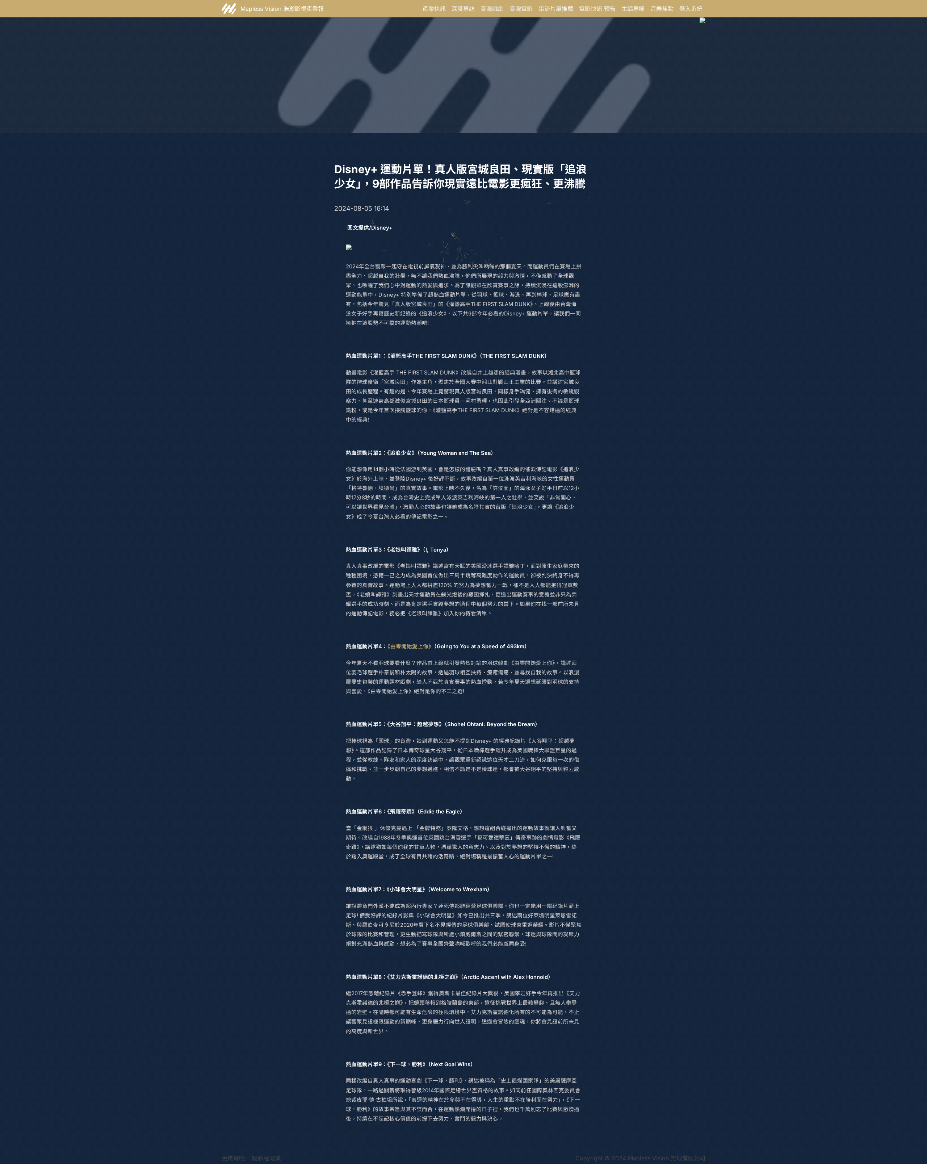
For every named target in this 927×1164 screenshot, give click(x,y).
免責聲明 (233, 1158)
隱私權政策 (266, 1158)
